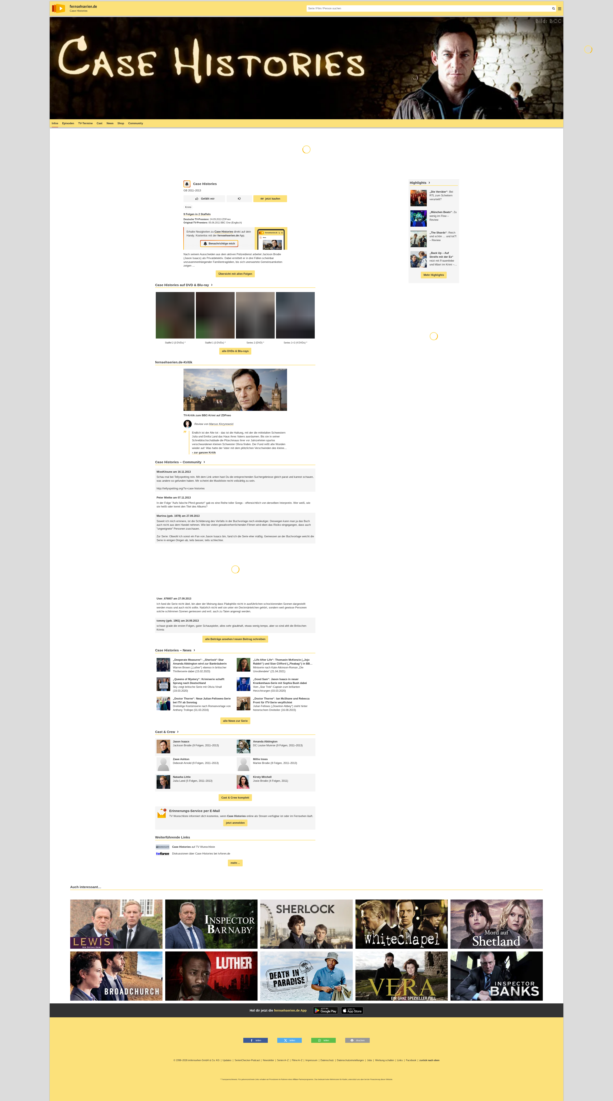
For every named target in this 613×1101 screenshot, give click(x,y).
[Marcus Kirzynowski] (187, 424)
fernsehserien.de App (290, 1010)
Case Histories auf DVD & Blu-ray (182, 285)
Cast (99, 123)
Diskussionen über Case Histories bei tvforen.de (201, 853)
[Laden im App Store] (352, 1010)
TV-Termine (85, 123)
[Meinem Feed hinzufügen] (187, 184)
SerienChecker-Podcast (247, 1060)
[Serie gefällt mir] (204, 198)
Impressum (311, 1060)
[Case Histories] (271, 238)
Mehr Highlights (434, 274)
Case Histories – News (173, 650)
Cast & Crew (165, 732)
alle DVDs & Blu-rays (235, 351)
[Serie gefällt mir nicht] (239, 198)
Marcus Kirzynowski (221, 424)
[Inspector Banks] (496, 976)
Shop (120, 123)
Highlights (418, 183)
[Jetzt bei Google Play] (325, 1010)
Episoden (68, 123)
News (110, 123)
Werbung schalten (384, 1060)
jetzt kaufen (272, 198)
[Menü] (559, 8)
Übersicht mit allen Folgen (235, 273)
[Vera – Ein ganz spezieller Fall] (401, 976)
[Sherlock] (306, 924)
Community (135, 123)
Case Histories (79, 10)
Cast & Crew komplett (235, 797)
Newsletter (268, 1060)
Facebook (411, 1060)
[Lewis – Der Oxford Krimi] (116, 924)
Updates (227, 1060)
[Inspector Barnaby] (211, 924)
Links (400, 1060)
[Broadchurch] (116, 976)
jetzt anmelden (235, 822)
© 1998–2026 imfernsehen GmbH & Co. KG (197, 1060)
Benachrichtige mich (222, 243)
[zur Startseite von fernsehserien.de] (58, 8)
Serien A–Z (283, 1060)
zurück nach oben (429, 1060)
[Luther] (211, 976)
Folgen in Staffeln (197, 214)
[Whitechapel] (401, 924)
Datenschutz (327, 1060)
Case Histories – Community (178, 462)
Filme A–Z (297, 1060)
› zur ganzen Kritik (204, 452)
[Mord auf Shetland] (496, 924)
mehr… (235, 862)
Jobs (369, 1060)
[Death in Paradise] (306, 976)
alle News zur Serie (235, 720)
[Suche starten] (553, 8)
